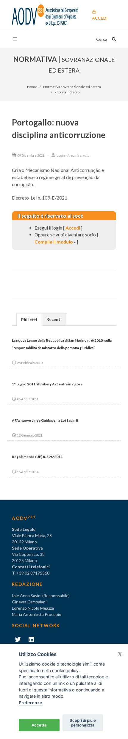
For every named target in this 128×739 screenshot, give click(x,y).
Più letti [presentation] (29, 319)
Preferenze (30, 702)
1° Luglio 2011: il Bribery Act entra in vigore (47, 384)
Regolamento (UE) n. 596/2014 (37, 456)
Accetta (39, 725)
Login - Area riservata (73, 155)
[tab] (29, 319)
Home (32, 86)
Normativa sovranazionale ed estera (72, 86)
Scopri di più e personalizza (83, 722)
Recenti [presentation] (54, 319)
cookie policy (65, 670)
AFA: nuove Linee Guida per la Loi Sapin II (45, 420)
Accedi (100, 18)
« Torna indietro (66, 92)
